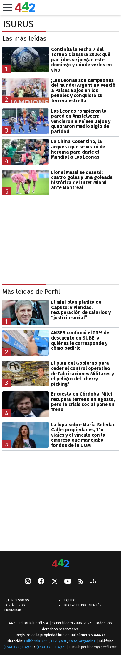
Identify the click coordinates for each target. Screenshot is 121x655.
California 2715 (36, 641)
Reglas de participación (83, 605)
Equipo (69, 600)
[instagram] (28, 581)
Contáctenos (14, 605)
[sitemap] (93, 582)
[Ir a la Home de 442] (25, 10)
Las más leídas (24, 39)
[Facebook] (41, 582)
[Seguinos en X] (54, 581)
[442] (60, 564)
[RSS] (80, 581)
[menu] (7, 7)
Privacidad (12, 610)
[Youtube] (67, 581)
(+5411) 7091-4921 (18, 647)
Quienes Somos (16, 600)
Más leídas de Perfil (31, 292)
